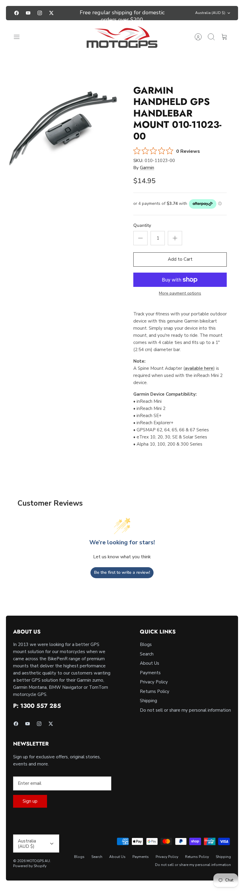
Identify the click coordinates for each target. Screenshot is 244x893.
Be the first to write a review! (122, 572)
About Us (149, 663)
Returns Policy (154, 691)
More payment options (180, 293)
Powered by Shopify (29, 866)
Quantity (142, 225)
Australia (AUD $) (210, 12)
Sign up (30, 801)
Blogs (146, 644)
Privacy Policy (154, 682)
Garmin (147, 168)
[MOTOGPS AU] (122, 37)
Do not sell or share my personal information (185, 710)
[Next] (172, 13)
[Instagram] (40, 12)
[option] (64, 126)
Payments (150, 673)
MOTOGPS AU (38, 861)
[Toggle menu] (19, 36)
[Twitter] (51, 12)
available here (199, 368)
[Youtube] (28, 12)
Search (147, 654)
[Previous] (72, 13)
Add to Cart (180, 259)
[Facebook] (16, 12)
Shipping (148, 701)
